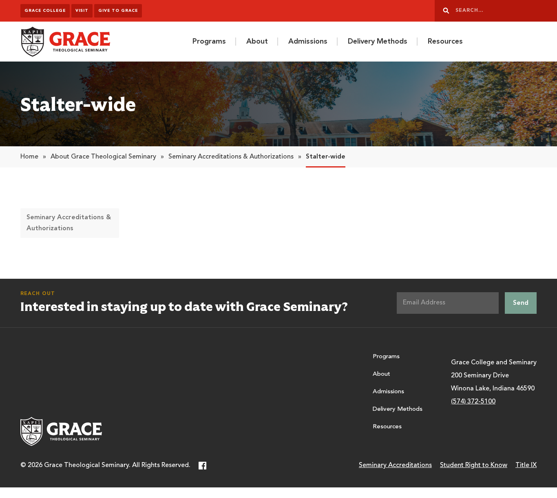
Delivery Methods (377, 41)
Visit (81, 11)
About (257, 41)
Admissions (307, 41)
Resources (445, 41)
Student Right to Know (473, 465)
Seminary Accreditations (395, 465)
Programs (209, 41)
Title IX (526, 465)
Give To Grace (118, 11)
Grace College (45, 11)
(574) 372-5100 (473, 402)
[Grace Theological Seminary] (65, 41)
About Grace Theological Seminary (103, 157)
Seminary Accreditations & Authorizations (231, 157)
